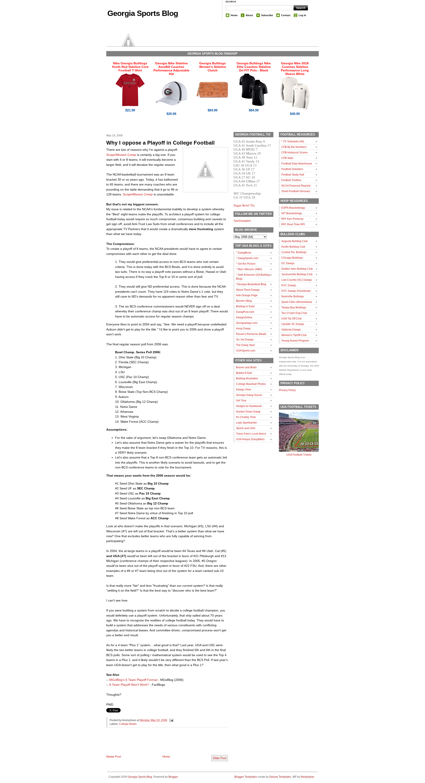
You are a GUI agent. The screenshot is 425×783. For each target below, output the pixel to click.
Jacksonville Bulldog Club (297, 274)
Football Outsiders (292, 169)
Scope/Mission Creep (121, 155)
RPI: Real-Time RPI (293, 224)
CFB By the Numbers (294, 147)
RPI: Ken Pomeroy (292, 218)
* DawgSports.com (247, 258)
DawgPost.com (245, 311)
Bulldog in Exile (245, 306)
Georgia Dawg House (249, 395)
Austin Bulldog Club (293, 246)
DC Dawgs (287, 263)
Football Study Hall (292, 174)
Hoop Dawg (243, 328)
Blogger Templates (245, 776)
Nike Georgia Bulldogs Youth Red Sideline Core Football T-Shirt (130, 66)
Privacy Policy (287, 390)
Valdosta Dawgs (291, 329)
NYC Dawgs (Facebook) (296, 290)
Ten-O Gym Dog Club (294, 313)
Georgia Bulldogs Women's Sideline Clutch (212, 66)
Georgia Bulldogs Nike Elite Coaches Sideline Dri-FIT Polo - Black (254, 66)
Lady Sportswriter (246, 422)
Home (234, 15)
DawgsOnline (244, 317)
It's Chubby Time (246, 417)
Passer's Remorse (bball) (251, 334)
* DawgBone (243, 252)
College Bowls (128, 724)
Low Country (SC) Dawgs (296, 279)
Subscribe (267, 15)
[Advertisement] (158, 744)
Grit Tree (241, 400)
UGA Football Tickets (298, 454)
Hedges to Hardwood (249, 406)
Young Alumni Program (295, 340)
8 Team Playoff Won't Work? (129, 684)
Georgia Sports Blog (142, 13)
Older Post (219, 758)
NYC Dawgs (288, 285)
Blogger (173, 776)
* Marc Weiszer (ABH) (249, 269)
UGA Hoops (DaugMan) (250, 439)
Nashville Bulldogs (292, 296)
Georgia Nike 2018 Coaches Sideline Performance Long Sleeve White (295, 68)
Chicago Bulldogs (292, 257)
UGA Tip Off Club (291, 318)
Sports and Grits (245, 428)
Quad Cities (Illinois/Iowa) (296, 302)
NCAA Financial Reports (296, 185)
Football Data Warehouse (296, 163)
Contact (285, 15)
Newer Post (113, 756)
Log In (302, 15)
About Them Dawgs (248, 289)
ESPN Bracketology (293, 207)
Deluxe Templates (280, 776)
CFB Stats (287, 158)
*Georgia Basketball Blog (251, 284)
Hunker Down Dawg (248, 411)
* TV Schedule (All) (292, 141)
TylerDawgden (242, 220)
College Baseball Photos (251, 384)
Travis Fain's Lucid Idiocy (251, 433)
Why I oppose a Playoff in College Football (160, 143)
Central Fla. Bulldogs (294, 252)
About (249, 15)
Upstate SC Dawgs (292, 324)
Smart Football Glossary (295, 191)
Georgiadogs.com (246, 323)
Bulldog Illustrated (247, 378)
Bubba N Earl (244, 372)
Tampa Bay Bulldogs (293, 307)
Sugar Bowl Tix (244, 205)
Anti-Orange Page (247, 295)
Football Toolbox (291, 180)
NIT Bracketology (291, 213)
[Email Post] (171, 720)
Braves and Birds (246, 367)
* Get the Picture (245, 263)
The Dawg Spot (245, 345)
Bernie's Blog (244, 300)
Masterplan (307, 776)
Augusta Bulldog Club (294, 241)
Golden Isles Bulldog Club (297, 268)
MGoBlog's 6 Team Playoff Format (133, 680)
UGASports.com (245, 350)
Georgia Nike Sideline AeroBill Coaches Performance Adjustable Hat (171, 68)
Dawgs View (243, 389)
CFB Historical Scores (294, 152)
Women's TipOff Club (294, 335)
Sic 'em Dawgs (245, 339)
